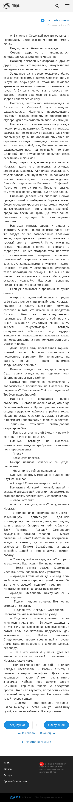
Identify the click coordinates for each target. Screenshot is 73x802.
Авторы (8, 775)
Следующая (56, 725)
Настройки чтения (57, 20)
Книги (7, 762)
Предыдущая (16, 725)
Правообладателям (15, 781)
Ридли (16, 5)
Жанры (8, 769)
